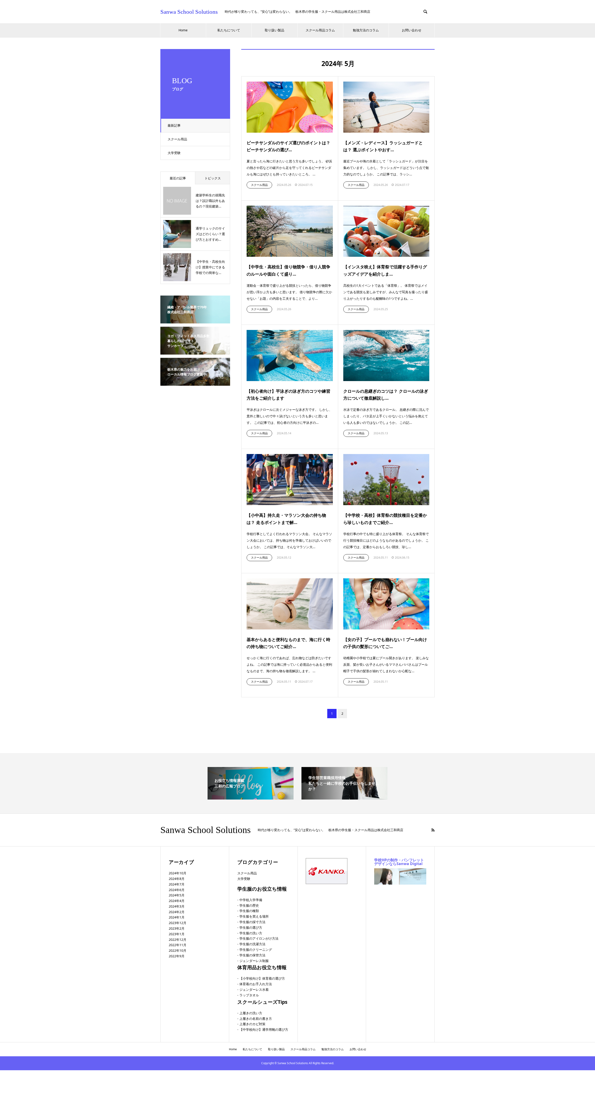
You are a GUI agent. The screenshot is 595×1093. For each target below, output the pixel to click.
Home (183, 30)
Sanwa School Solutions (189, 12)
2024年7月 (177, 884)
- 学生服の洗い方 (249, 933)
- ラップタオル (248, 995)
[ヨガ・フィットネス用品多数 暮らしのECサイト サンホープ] (195, 351)
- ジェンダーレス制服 (253, 960)
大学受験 (174, 153)
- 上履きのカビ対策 (251, 1024)
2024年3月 (177, 906)
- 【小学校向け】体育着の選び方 (261, 978)
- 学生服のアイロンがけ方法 (257, 938)
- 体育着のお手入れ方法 (254, 984)
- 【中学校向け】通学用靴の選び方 (262, 1029)
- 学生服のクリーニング (254, 949)
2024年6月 (177, 890)
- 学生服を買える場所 (253, 916)
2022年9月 (177, 956)
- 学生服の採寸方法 (251, 922)
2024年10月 (177, 873)
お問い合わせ (411, 30)
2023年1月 (177, 934)
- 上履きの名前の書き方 (254, 1018)
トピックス (213, 178)
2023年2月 (177, 928)
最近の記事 (178, 178)
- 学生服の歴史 (248, 905)
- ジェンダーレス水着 (253, 989)
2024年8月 (177, 878)
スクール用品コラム (320, 30)
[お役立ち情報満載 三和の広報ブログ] (251, 797)
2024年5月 (177, 895)
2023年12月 (177, 923)
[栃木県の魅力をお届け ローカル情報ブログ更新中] (195, 383)
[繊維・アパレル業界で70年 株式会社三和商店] (195, 320)
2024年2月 (177, 912)
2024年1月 (177, 917)
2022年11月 (177, 945)
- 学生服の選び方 (249, 927)
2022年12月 (177, 939)
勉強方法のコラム (366, 30)
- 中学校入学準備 (249, 900)
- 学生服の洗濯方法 (251, 944)
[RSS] (433, 830)
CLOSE (174, 1055)
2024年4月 (177, 901)
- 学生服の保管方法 (251, 955)
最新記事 (174, 125)
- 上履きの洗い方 (249, 1013)
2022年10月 (177, 950)
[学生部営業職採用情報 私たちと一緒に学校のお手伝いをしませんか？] (344, 797)
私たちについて (228, 30)
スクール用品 (177, 139)
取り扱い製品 (274, 30)
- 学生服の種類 (248, 911)
